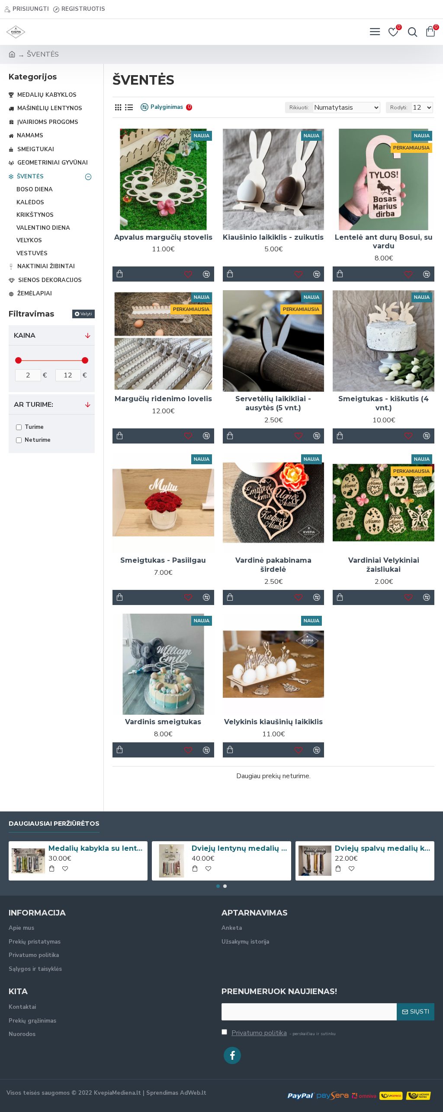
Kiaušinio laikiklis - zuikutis (273, 237)
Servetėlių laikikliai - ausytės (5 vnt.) (273, 403)
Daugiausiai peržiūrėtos (54, 823)
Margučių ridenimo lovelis (163, 399)
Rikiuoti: (299, 107)
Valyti (86, 314)
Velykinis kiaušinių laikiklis (273, 722)
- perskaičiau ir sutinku (283, 1033)
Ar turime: (33, 404)
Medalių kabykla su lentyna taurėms (96, 848)
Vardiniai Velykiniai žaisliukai (383, 564)
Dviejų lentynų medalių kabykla (240, 848)
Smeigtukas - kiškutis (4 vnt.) (383, 403)
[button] (218, 886)
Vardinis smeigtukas (163, 722)
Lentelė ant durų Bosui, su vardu (384, 241)
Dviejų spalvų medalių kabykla (383, 848)
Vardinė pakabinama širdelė (273, 564)
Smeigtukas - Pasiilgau (163, 560)
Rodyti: (399, 107)
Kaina (24, 335)
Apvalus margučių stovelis (163, 237)
